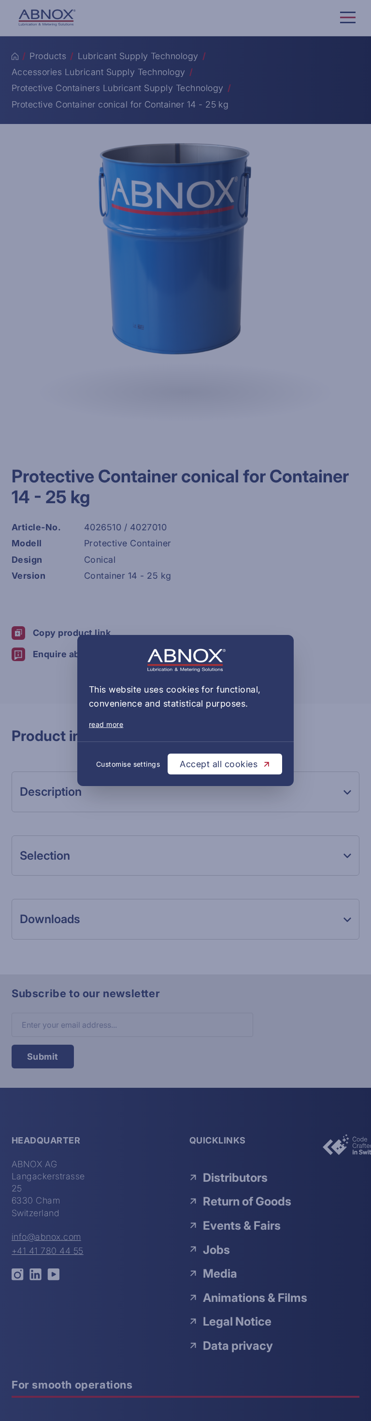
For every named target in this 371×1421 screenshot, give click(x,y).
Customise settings (128, 764)
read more (106, 724)
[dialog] (185, 710)
